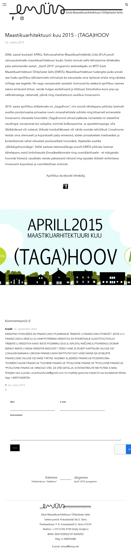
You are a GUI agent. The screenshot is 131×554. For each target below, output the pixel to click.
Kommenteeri (16, 415)
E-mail (63, 402)
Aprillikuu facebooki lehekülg (65, 175)
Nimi (12, 402)
